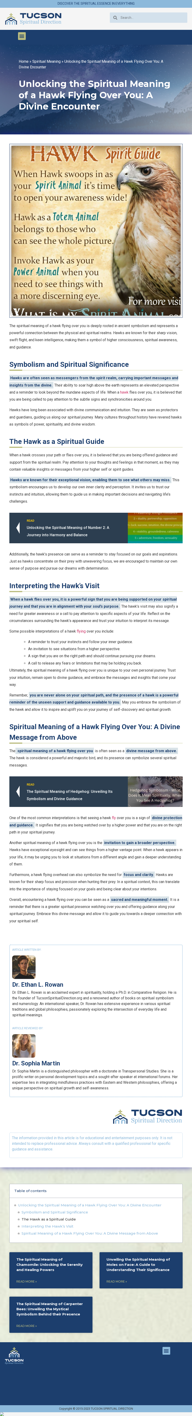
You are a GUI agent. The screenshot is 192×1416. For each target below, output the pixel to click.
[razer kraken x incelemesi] (96, 1414)
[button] (22, 36)
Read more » (26, 1281)
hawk (124, 392)
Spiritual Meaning (46, 61)
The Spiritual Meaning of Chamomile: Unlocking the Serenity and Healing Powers (49, 1264)
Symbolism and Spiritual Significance (55, 1212)
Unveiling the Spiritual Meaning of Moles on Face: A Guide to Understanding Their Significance (138, 1264)
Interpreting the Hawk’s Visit (47, 1226)
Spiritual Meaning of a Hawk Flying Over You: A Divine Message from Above (90, 1233)
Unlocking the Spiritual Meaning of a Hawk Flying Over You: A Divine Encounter (90, 1205)
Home (24, 61)
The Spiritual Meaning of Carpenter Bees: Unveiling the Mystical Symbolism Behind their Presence (49, 1309)
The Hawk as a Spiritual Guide (49, 1219)
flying (81, 631)
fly (114, 818)
